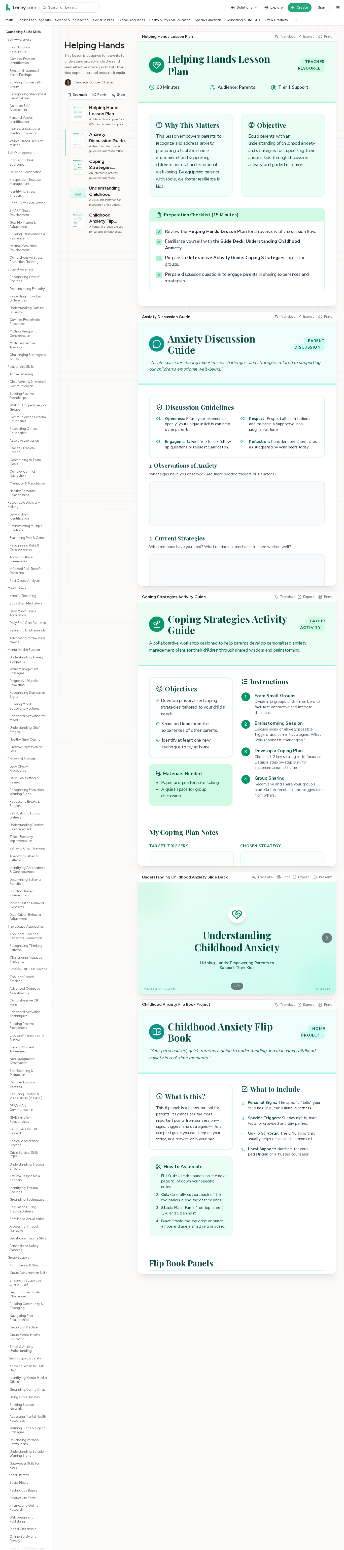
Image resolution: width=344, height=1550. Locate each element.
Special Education (208, 20)
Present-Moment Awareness (22, 1049)
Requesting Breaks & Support (25, 803)
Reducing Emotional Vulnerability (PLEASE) (26, 1096)
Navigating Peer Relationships (21, 1318)
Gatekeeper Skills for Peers (24, 1465)
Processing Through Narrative (24, 1228)
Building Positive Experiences (22, 1026)
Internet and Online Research (24, 1507)
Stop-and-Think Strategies (21, 162)
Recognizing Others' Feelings (25, 279)
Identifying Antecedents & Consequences (27, 870)
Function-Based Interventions (21, 893)
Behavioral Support (21, 759)
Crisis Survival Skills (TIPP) (24, 1155)
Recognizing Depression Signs (27, 694)
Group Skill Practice (24, 1327)
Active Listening (21, 374)
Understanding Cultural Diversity (27, 310)
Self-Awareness (19, 39)
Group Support (18, 1257)
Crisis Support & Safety (24, 1358)
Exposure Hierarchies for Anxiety (27, 1037)
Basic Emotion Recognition (20, 49)
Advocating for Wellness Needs (27, 640)
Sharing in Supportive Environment (25, 1282)
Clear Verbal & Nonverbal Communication (28, 384)
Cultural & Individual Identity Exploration (25, 131)
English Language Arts (34, 20)
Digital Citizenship (23, 1529)
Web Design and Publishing (21, 1519)
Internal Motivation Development (23, 248)
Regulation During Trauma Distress (23, 1209)
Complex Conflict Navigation (22, 473)
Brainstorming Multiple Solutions (26, 528)
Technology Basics (23, 1490)
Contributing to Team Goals (25, 462)
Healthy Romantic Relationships (23, 493)
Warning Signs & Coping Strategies (28, 1430)
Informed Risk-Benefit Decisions (26, 571)
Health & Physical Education (169, 20)
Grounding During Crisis (27, 1389)
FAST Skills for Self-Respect (24, 1131)
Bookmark (80, 95)
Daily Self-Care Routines (28, 623)
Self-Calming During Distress (25, 815)
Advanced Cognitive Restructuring (25, 990)
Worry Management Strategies (24, 671)
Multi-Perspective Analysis (22, 345)
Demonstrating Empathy (27, 289)
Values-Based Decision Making (26, 143)
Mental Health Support (24, 650)
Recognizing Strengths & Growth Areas (28, 96)
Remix (101, 95)
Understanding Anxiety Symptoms (27, 659)
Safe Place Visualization (27, 1219)
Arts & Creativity (276, 20)
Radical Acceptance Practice (24, 1143)
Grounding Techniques (27, 1199)
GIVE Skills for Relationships (20, 1119)
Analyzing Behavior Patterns (24, 858)
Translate (287, 36)
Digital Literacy (18, 1475)
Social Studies (103, 20)
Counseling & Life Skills (243, 20)
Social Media (19, 1482)
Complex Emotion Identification (22, 61)
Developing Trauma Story (28, 1238)
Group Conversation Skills (28, 1273)
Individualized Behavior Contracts (27, 905)
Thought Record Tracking (22, 979)
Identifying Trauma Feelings (24, 1190)
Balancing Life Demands (27, 630)
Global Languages (131, 20)
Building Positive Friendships (22, 396)
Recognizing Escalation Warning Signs (27, 792)
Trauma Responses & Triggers (25, 1178)
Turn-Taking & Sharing (27, 1265)
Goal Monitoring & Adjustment (23, 224)
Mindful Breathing (23, 596)
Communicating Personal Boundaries (28, 419)
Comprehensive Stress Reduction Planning (26, 259)
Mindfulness (17, 588)
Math (9, 20)
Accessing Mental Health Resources (28, 1418)
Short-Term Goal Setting (27, 203)
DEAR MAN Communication (21, 1108)
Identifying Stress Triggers (22, 193)
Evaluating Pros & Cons (27, 538)
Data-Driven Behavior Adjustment (25, 917)
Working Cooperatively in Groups (28, 407)
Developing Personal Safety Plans (24, 1442)
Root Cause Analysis (25, 581)
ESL (295, 20)
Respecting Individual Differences (25, 298)
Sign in (323, 7)
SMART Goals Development (20, 213)
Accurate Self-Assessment (20, 108)
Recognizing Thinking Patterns (26, 948)
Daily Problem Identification (19, 516)
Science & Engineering (72, 20)
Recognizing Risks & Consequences (24, 547)
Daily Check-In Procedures (20, 768)
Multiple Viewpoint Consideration (23, 333)
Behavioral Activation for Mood (27, 718)
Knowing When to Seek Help (27, 1368)
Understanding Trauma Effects (27, 1166)
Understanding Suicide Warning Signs (27, 1453)
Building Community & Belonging (26, 1306)
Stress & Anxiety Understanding (21, 1349)
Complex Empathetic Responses (25, 322)
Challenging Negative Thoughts (26, 959)
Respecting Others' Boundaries (24, 431)
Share (121, 95)
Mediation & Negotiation (27, 483)
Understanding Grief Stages (25, 730)
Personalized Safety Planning (24, 1248)
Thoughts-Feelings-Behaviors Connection (26, 936)
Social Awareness (20, 269)
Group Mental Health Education (25, 1337)
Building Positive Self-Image (26, 84)
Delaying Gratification (26, 172)
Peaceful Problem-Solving (23, 450)
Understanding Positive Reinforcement (27, 827)
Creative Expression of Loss (26, 749)
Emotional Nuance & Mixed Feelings (25, 73)
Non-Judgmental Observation (22, 1061)
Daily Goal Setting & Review (24, 780)
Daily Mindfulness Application (23, 613)
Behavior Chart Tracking (27, 848)
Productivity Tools (23, 1498)
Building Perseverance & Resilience (27, 236)
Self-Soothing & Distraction (21, 1073)
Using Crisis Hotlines (25, 1397)
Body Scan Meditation (26, 603)
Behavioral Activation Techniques (25, 1014)
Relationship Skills (20, 367)
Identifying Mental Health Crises (28, 1380)
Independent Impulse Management (25, 182)
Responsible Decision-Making (24, 504)
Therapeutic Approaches (26, 926)
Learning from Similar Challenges (25, 1294)
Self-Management (21, 153)
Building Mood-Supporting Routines (24, 706)
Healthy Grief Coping (25, 739)
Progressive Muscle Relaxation (24, 683)
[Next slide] (327, 938)
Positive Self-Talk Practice (28, 969)
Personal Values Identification (21, 120)
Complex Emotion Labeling (22, 1084)
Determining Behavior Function (25, 882)
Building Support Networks (22, 1407)
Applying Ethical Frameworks (21, 559)
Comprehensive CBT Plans (25, 1002)
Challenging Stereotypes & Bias (28, 357)
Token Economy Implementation (21, 839)
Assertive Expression (24, 440)
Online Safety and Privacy (23, 1538)
